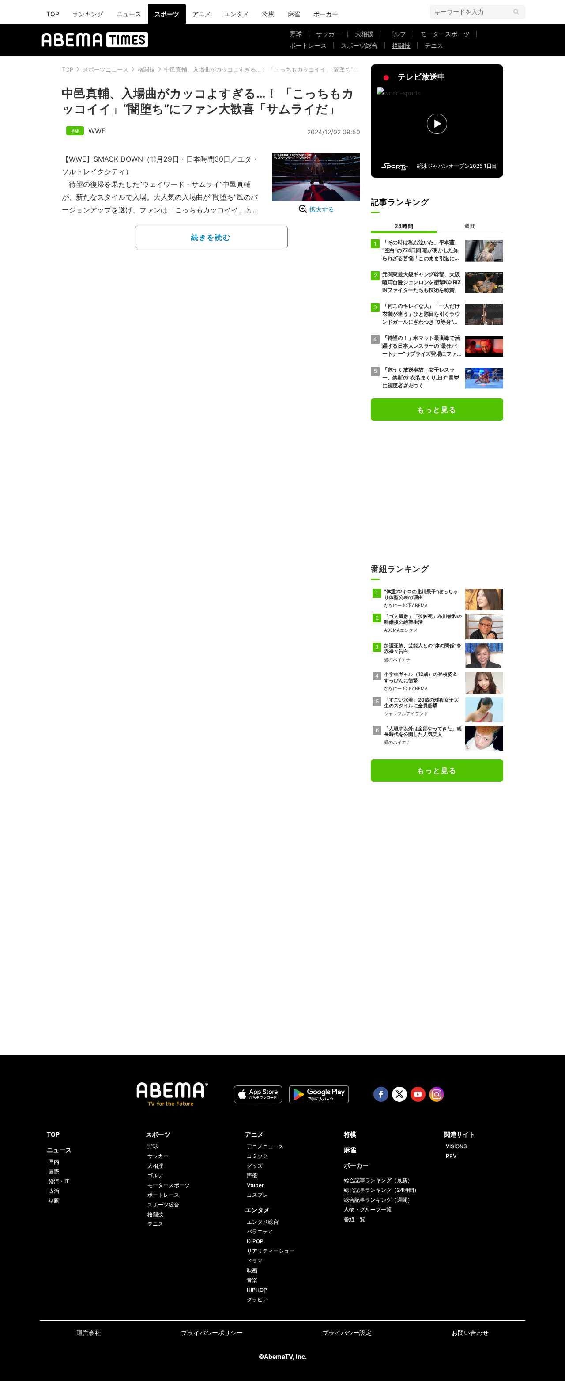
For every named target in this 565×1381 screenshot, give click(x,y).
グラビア (257, 1299)
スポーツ (166, 14)
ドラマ (255, 1260)
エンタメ (236, 14)
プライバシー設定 (347, 1332)
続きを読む (211, 237)
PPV (451, 1156)
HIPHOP (257, 1289)
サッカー (328, 34)
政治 (54, 1191)
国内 (54, 1161)
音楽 (252, 1280)
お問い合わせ (470, 1332)
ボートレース (308, 45)
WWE (97, 130)
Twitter (399, 1094)
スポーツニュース (105, 69)
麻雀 (294, 14)
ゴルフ (397, 34)
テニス (434, 45)
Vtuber (255, 1185)
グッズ (255, 1165)
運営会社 (88, 1332)
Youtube (418, 1094)
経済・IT (59, 1181)
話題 (54, 1200)
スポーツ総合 (359, 45)
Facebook (380, 1094)
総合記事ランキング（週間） (378, 1199)
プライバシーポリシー (212, 1332)
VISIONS (456, 1146)
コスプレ (257, 1194)
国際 (54, 1171)
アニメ (201, 14)
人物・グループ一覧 (368, 1209)
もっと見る (437, 409)
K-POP (255, 1241)
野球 (296, 34)
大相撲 (364, 34)
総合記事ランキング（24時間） (381, 1190)
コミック (257, 1156)
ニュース (129, 14)
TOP (52, 14)
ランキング (87, 14)
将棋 (268, 14)
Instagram (436, 1094)
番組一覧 (354, 1219)
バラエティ (260, 1231)
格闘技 (401, 45)
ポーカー (325, 14)
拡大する (321, 209)
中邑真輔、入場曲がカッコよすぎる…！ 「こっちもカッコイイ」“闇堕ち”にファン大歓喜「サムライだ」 (298, 69)
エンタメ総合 (263, 1221)
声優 (252, 1175)
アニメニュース (265, 1146)
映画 (252, 1270)
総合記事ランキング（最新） (378, 1180)
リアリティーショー (270, 1251)
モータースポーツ (445, 34)
